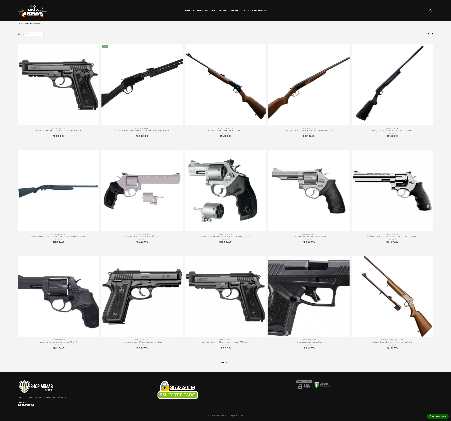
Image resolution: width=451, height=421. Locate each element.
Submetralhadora (259, 10)
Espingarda (202, 10)
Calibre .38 (55, 340)
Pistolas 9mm (145, 340)
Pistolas (222, 10)
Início (21, 24)
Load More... (225, 363)
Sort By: (21, 34)
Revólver (234, 10)
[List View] (432, 34)
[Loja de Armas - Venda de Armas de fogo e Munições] (32, 11)
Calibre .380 (222, 340)
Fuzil (213, 10)
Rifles (245, 10)
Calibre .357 (222, 234)
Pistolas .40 (61, 128)
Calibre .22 (138, 128)
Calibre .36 (392, 340)
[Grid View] (429, 34)
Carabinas (188, 10)
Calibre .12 (305, 128)
